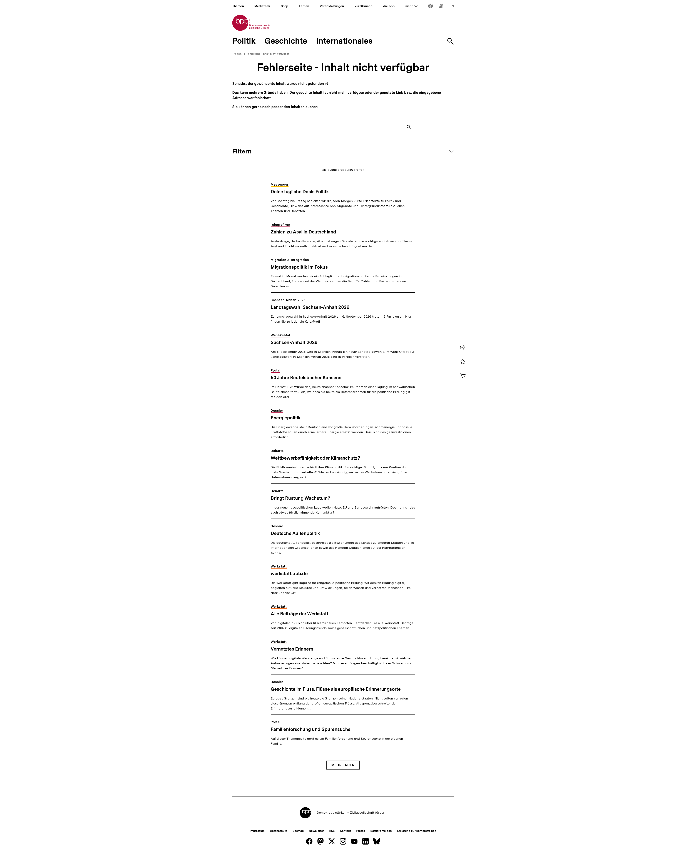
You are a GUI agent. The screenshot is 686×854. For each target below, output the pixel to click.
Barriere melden (381, 831)
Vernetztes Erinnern (292, 649)
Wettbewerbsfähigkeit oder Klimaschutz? (315, 458)
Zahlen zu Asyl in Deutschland (303, 232)
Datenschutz (278, 831)
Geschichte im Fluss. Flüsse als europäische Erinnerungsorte (336, 689)
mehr (411, 6)
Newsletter (316, 831)
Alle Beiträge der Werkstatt (299, 613)
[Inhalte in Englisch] (452, 7)
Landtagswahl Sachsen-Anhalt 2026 (310, 307)
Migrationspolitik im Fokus (299, 267)
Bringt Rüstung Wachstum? (300, 498)
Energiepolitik (285, 417)
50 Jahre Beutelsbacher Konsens (306, 377)
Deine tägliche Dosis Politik (300, 191)
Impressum (257, 831)
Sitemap (298, 831)
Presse (360, 831)
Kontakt (345, 831)
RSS (332, 831)
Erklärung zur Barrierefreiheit (416, 831)
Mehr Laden (343, 765)
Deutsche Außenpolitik (295, 533)
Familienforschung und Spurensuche (311, 729)
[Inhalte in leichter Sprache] (430, 7)
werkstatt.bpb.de (289, 573)
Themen (237, 53)
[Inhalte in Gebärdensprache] (441, 7)
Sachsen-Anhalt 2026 (294, 342)
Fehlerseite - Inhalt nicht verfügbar (268, 53)
